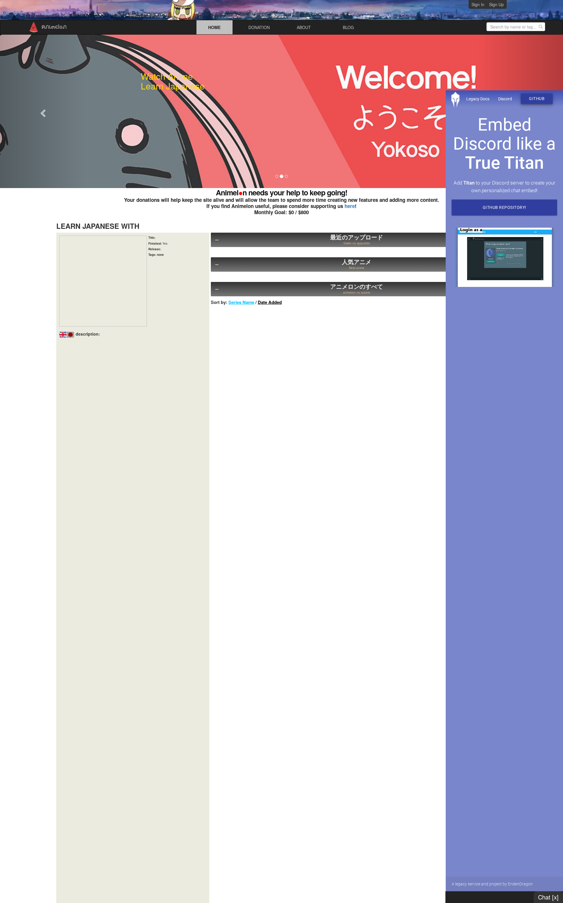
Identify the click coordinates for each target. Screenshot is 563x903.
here (350, 205)
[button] (42, 111)
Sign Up (496, 4)
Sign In (478, 4)
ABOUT (304, 27)
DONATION (259, 27)
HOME (214, 27)
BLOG (348, 27)
